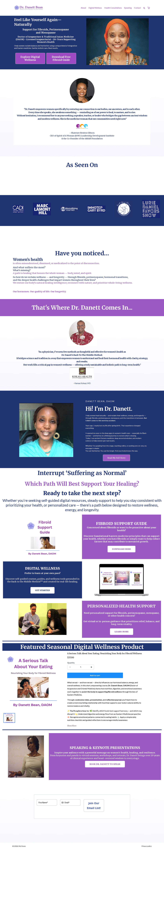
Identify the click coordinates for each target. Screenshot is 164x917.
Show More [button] (71, 725)
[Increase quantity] (91, 667)
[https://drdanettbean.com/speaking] (26, 756)
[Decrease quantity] (70, 667)
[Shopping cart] (149, 8)
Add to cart (95, 675)
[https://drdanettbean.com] (28, 8)
